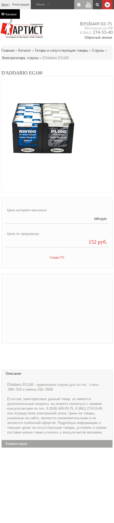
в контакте (79, 4)
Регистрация (20, 4)
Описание (13, 374)
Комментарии (16, 444)
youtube (88, 4)
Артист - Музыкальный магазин (22, 28)
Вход (5, 4)
